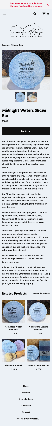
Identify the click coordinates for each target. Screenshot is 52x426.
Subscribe (26, 405)
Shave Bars (17, 45)
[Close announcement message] (48, 4)
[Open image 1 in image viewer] (26, 70)
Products (6, 45)
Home (26, 386)
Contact (26, 412)
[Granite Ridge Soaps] (26, 31)
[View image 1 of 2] (20, 97)
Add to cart (26, 131)
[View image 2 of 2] (32, 97)
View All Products (41, 293)
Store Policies (26, 399)
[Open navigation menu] (4, 13)
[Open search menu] (34, 13)
